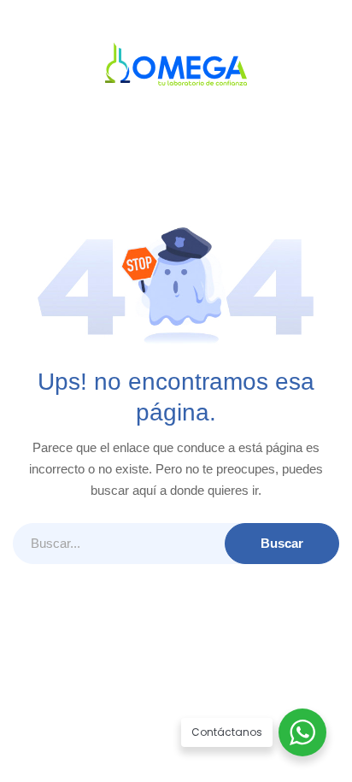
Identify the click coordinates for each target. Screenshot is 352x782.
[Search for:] (176, 543)
